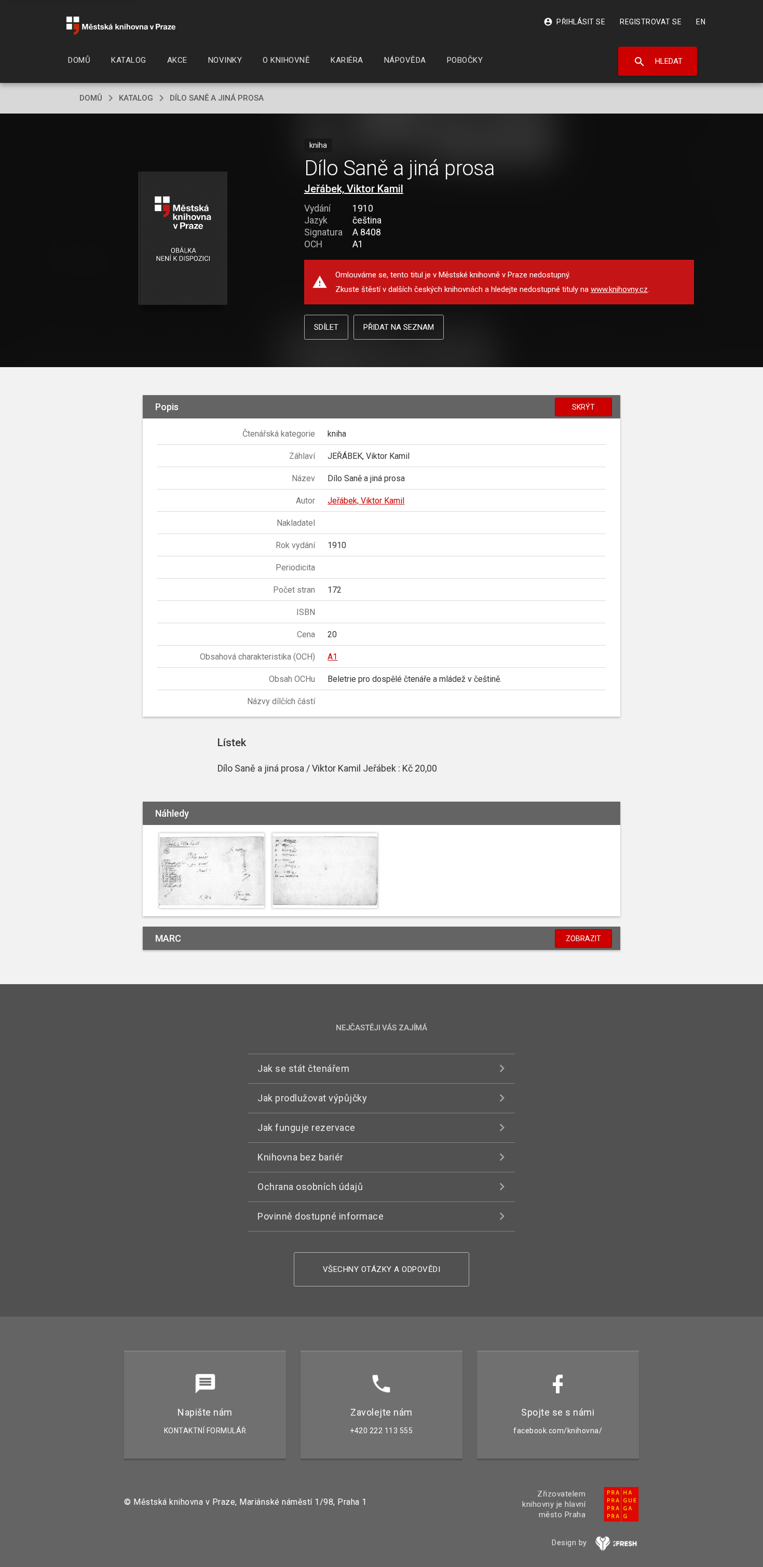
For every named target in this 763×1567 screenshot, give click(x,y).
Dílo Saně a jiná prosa (217, 98)
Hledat (658, 61)
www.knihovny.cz (619, 289)
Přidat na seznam (398, 327)
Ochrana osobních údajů (310, 1186)
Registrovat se (651, 22)
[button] (183, 239)
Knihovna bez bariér (300, 1157)
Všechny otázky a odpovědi (382, 1269)
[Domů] (121, 26)
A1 (332, 657)
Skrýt (583, 407)
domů (90, 98)
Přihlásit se (574, 21)
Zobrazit (583, 938)
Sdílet (326, 327)
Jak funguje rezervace (306, 1127)
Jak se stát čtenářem (303, 1068)
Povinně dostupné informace (320, 1216)
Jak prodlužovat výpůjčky (312, 1098)
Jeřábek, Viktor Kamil (353, 189)
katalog (136, 98)
